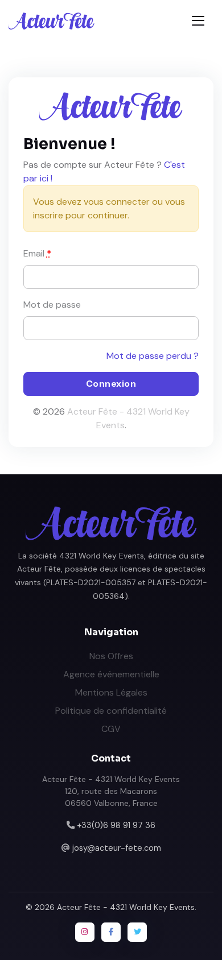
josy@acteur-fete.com (116, 848)
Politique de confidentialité (111, 711)
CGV (111, 729)
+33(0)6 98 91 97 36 (116, 825)
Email (37, 253)
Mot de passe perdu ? (152, 356)
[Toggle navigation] (198, 20)
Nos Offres (111, 656)
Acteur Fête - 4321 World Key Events (126, 907)
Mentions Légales (111, 692)
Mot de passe (52, 305)
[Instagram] (84, 932)
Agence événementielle (111, 674)
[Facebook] (111, 932)
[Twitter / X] (137, 932)
